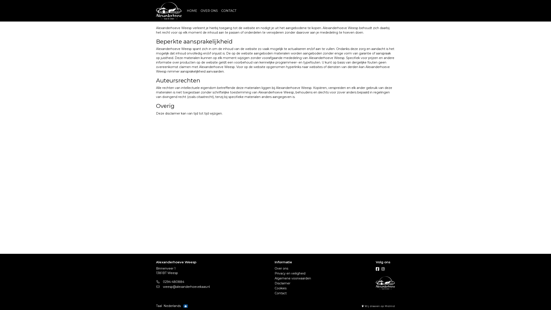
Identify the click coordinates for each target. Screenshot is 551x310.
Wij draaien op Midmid (379, 306)
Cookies (280, 288)
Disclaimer (282, 283)
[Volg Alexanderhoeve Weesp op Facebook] (377, 269)
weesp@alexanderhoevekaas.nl (186, 287)
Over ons (281, 268)
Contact (281, 293)
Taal (159, 306)
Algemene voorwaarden (293, 278)
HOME (192, 11)
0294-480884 (173, 282)
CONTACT (228, 11)
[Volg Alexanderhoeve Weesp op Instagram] (383, 269)
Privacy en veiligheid (290, 273)
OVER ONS (209, 11)
